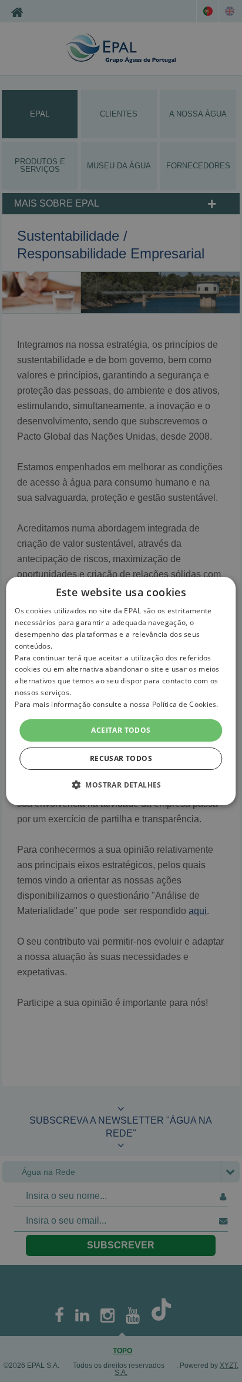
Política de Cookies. (185, 704)
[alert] (121, 691)
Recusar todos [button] (121, 758)
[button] (121, 784)
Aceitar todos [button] (120, 730)
